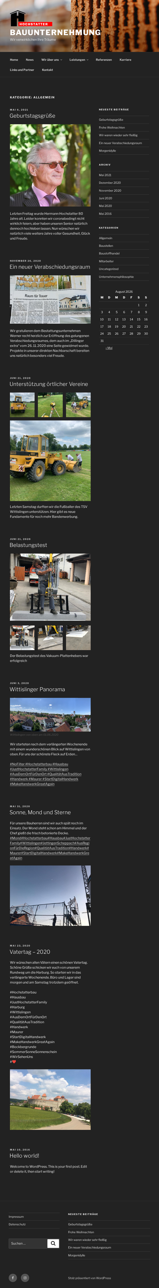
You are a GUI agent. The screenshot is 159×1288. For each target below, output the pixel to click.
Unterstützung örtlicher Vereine (49, 384)
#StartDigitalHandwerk (60, 779)
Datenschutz (17, 1224)
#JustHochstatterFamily (28, 769)
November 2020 (110, 190)
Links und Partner (22, 70)
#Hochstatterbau (38, 764)
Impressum (16, 1216)
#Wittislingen (57, 769)
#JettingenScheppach (58, 843)
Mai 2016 (105, 213)
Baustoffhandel (109, 253)
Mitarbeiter (106, 261)
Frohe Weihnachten (112, 127)
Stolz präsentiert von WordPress (89, 1278)
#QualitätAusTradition (64, 774)
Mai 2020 (105, 206)
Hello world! (24, 1155)
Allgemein (105, 238)
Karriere (125, 59)
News (30, 59)
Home (14, 59)
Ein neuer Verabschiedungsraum (50, 267)
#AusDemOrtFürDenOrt (28, 774)
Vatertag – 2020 (30, 952)
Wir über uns (50, 59)
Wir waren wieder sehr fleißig (118, 135)
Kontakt (47, 70)
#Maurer (35, 779)
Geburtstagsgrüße (32, 115)
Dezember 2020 (110, 182)
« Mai (109, 348)
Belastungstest (28, 545)
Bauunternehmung (55, 32)
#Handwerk (19, 779)
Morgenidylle (107, 150)
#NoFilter (17, 764)
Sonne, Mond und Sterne (40, 812)
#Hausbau (60, 764)
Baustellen (106, 245)
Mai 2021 (105, 175)
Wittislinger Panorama (37, 689)
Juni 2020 (105, 198)
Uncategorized (108, 269)
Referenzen (104, 59)
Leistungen (77, 59)
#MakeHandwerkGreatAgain (32, 784)
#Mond (15, 838)
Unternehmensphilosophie (116, 276)
